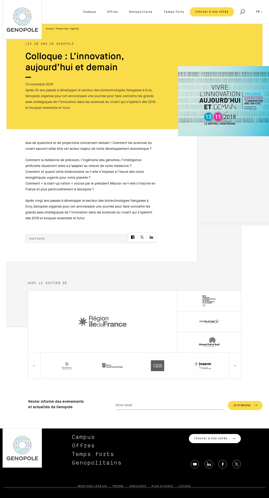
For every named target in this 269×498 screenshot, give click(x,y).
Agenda (74, 29)
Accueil (50, 29)
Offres (112, 12)
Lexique (185, 486)
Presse (118, 486)
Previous (34, 366)
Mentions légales (92, 486)
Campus (89, 12)
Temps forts (174, 12)
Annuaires (137, 486)
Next (235, 366)
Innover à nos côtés (212, 11)
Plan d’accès (162, 486)
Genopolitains (141, 12)
